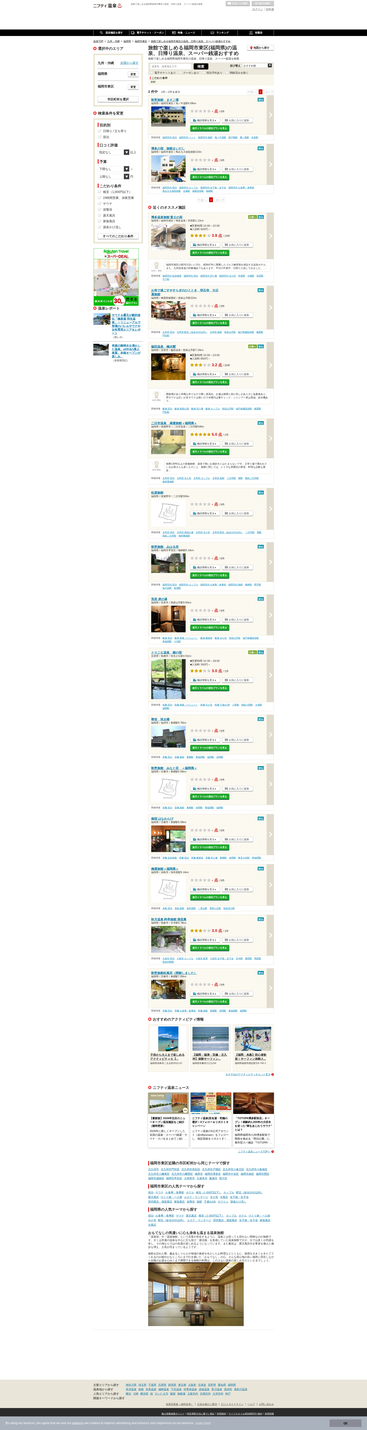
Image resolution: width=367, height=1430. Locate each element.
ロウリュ (223, 1201)
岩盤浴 (191, 1201)
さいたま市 (161, 1393)
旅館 (199, 1201)
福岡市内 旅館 (205, 137)
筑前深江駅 (229, 908)
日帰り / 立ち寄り (115, 131)
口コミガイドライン (232, 1404)
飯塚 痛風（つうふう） (186, 638)
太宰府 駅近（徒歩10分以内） (192, 332)
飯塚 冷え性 (221, 638)
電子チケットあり (165, 72)
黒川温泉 (216, 1389)
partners (77, 1423)
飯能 (172, 1393)
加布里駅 (191, 908)
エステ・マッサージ (196, 1197)
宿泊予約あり (214, 72)
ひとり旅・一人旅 (171, 1197)
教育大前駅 (244, 857)
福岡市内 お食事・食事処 (241, 187)
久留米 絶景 (202, 958)
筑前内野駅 (168, 962)
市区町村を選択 (118, 99)
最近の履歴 (263, 3)
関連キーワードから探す (109, 1398)
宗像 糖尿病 (197, 857)
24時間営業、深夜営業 (118, 197)
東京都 (182, 1384)
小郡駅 (235, 705)
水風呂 (224, 1197)
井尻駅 (241, 276)
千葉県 (152, 1384)
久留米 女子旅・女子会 (222, 958)
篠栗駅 (259, 332)
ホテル (190, 1192)
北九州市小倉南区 (256, 1169)
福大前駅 (167, 588)
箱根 (141, 1389)
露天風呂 (153, 1197)
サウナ (159, 1192)
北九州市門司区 (170, 1169)
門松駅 (165, 335)
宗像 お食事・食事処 (185, 1010)
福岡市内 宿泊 (169, 137)
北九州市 (153, 1169)
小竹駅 (177, 641)
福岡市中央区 (231, 1173)
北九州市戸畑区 (211, 1169)
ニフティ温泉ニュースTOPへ (254, 1151)
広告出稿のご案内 (207, 1404)
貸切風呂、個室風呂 (160, 1201)
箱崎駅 (209, 191)
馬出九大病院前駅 (171, 191)
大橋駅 (250, 276)
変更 (133, 74)
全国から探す (129, 63)
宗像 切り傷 (211, 857)
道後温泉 (204, 1389)
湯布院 (228, 1389)
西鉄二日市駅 (252, 478)
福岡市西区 (262, 1173)
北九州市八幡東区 (159, 1173)
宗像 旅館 (179, 757)
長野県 (212, 1384)
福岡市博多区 (213, 1173)
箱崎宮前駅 (198, 191)
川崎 (135, 1393)
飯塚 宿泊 (167, 408)
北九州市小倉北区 (233, 1169)
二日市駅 (231, 478)
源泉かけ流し (238, 1201)
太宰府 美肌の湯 (185, 532)
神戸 (228, 1393)
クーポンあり (191, 72)
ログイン (257, 9)
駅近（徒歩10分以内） (249, 1192)
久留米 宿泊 (168, 958)
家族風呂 (179, 1201)
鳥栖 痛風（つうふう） (186, 705)
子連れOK (210, 1201)
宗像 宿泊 (167, 757)
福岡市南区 (247, 1173)
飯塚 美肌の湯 (182, 408)
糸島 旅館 (179, 908)
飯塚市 (213, 1178)
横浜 (128, 1393)
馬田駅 (257, 958)
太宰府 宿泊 (168, 332)
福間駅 (210, 757)
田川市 (223, 1178)
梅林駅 (248, 584)
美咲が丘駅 (215, 908)
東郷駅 (190, 757)
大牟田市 (189, 1178)
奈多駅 (254, 137)
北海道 (202, 1384)
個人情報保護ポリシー (173, 1413)
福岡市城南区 (156, 1178)
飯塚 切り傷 (197, 408)
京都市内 (205, 1393)
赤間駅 (219, 757)
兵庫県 (162, 1384)
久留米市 (202, 1178)
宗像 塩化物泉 (169, 857)
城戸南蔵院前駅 (246, 332)
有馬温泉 (151, 1389)
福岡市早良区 (174, 1178)
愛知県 (222, 1384)
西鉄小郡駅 (247, 705)
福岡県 (232, 1384)
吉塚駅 (186, 191)
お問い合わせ (266, 1404)
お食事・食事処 (174, 1192)
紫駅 (240, 478)
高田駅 (248, 958)
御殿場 (181, 1393)
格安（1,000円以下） (209, 1192)
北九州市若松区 (190, 1169)
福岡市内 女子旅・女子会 (213, 187)
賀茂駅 (177, 588)
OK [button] (345, 1423)
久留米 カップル (185, 958)
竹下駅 (165, 279)
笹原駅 (260, 276)
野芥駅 (257, 584)
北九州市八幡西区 (182, 1173)
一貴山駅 (202, 908)
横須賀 (144, 1393)
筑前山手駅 (230, 332)
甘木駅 (239, 958)
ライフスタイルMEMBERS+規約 (245, 1413)
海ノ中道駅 (220, 137)
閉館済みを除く (239, 72)
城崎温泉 (163, 1389)
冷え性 (214, 1197)
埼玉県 (142, 1384)
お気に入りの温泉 (238, 3)
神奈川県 (131, 1384)
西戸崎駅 (233, 137)
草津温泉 (131, 1389)
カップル (228, 1192)
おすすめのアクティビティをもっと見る (248, 1074)
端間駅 (165, 708)
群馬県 (172, 1384)
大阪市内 (192, 1393)
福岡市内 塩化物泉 (171, 276)
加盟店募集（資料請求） (179, 1404)
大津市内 (218, 1393)
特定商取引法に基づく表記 (200, 1413)
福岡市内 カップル (188, 187)
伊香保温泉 (190, 1389)
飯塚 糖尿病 (206, 638)
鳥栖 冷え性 (206, 705)
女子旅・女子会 (239, 1197)
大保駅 (258, 705)
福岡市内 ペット (187, 137)
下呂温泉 (176, 1389)
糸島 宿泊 (167, 908)
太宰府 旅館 (216, 332)
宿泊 (150, 1192)
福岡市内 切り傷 (208, 276)
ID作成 (270, 9)
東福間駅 (167, 641)
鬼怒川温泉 (240, 1389)
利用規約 (221, 1413)
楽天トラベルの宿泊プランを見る (209, 128)
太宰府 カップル (201, 478)
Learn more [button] (203, 1423)
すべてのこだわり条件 (118, 236)
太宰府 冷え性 (184, 478)
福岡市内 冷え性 (227, 276)
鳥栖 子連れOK (222, 705)
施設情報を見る (205, 120)
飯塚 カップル (212, 408)
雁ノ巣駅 (244, 137)
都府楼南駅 (168, 481)
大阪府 (192, 1384)
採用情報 (269, 1413)
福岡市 (199, 1173)
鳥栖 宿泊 (167, 705)
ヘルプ (251, 1404)
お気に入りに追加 (239, 120)
